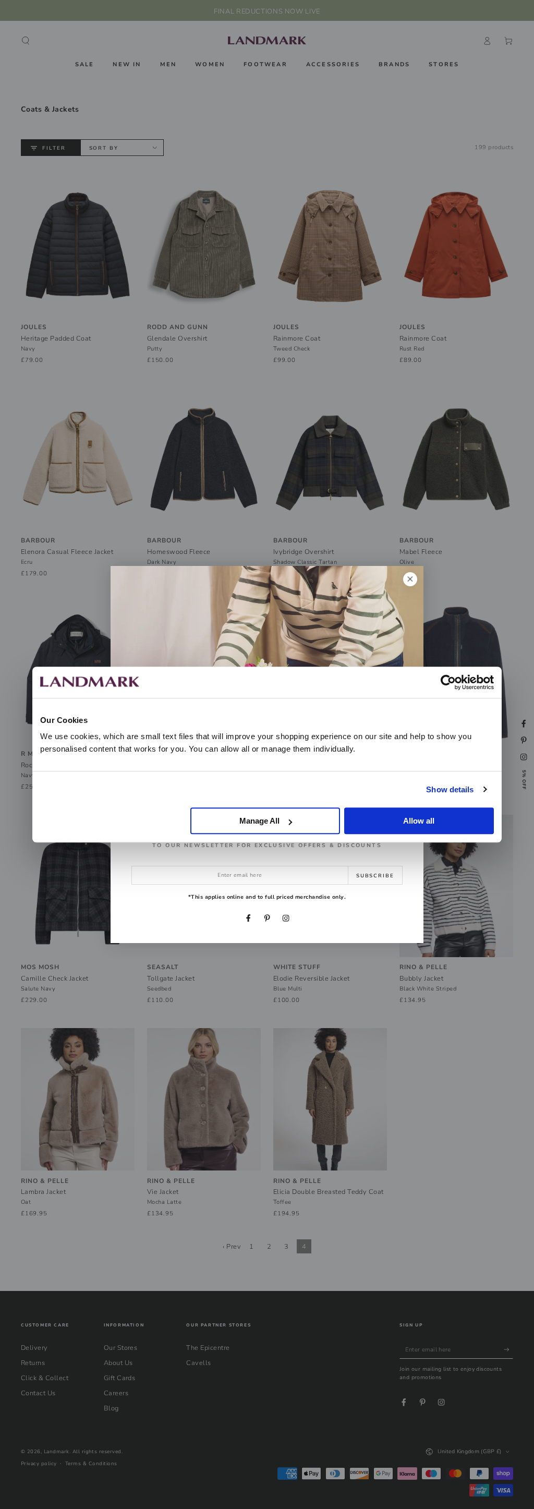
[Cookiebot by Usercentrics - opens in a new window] (448, 682)
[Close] (410, 579)
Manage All (259, 820)
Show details (450, 789)
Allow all (418, 820)
